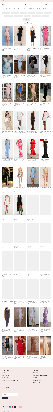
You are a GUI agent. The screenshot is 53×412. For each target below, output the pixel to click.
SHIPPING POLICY (5, 375)
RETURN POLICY (5, 377)
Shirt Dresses (27, 16)
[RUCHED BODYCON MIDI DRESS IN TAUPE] (33, 92)
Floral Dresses (45, 16)
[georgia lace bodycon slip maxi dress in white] (20, 261)
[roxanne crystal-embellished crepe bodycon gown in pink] (20, 289)
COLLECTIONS (32, 8)
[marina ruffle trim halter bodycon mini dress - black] (20, 205)
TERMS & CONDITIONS (37, 380)
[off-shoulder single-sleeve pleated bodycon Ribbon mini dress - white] (20, 120)
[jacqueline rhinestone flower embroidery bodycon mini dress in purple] (33, 317)
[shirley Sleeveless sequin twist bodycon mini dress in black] (7, 289)
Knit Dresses (23, 12)
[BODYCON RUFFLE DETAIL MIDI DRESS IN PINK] (7, 92)
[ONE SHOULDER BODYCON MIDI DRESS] (20, 36)
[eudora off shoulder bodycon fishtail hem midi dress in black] (7, 345)
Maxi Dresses (31, 12)
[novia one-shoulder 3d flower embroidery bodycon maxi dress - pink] (20, 149)
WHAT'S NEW (7, 8)
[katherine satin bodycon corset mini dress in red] (20, 345)
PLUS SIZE (26, 19)
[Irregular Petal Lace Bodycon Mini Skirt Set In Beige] (7, 36)
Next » (29, 364)
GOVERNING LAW (36, 382)
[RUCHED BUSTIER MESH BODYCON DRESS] (33, 64)
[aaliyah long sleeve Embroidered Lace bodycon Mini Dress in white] (7, 261)
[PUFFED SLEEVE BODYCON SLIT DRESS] (20, 64)
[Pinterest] (4, 0)
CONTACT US (4, 372)
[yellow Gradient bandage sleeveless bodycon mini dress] (45, 177)
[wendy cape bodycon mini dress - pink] (45, 120)
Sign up (4, 397)
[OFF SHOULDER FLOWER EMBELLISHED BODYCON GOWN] (7, 64)
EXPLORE (38, 8)
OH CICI (7, 411)
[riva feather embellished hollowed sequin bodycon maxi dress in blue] (45, 261)
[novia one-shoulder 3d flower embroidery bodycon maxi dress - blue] (7, 149)
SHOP (18, 8)
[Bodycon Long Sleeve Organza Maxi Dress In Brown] (33, 345)
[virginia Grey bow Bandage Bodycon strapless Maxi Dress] (7, 317)
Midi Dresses (40, 12)
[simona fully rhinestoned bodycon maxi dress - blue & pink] (7, 233)
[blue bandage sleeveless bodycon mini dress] (33, 177)
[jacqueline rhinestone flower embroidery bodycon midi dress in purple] (20, 317)
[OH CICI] (27, 4)
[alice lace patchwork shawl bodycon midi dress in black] (33, 36)
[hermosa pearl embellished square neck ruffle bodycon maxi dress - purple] (33, 205)
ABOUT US (35, 372)
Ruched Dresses (19, 16)
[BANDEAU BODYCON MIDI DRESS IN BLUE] (20, 92)
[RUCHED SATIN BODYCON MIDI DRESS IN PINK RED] (45, 36)
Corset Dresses (15, 12)
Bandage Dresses (6, 12)
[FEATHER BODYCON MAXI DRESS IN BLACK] (45, 92)
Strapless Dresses (36, 16)
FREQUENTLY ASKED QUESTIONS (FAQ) (10, 380)
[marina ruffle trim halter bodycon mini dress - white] (7, 205)
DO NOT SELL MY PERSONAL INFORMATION (42, 374)
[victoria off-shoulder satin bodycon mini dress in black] (33, 261)
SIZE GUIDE (4, 374)
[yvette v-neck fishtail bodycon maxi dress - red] (33, 149)
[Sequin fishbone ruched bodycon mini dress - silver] (20, 177)
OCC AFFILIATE (36, 377)
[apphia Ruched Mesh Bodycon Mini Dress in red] (45, 205)
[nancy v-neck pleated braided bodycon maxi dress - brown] (33, 120)
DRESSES (13, 8)
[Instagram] (3, 0)
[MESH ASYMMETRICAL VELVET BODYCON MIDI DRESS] (45, 64)
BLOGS (34, 383)
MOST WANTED (24, 8)
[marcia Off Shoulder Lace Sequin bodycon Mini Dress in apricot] (33, 233)
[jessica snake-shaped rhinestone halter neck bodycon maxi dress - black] (7, 177)
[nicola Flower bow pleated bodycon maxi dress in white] (45, 345)
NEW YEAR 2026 (45, 8)
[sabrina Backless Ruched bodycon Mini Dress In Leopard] (20, 233)
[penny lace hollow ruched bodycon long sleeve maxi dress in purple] (45, 317)
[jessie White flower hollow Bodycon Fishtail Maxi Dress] (45, 233)
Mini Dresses (48, 12)
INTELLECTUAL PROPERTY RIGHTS (40, 375)
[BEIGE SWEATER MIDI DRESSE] (7, 120)
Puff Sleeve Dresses (8, 16)
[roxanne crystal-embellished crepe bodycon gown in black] (33, 289)
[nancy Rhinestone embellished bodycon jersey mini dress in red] (45, 289)
